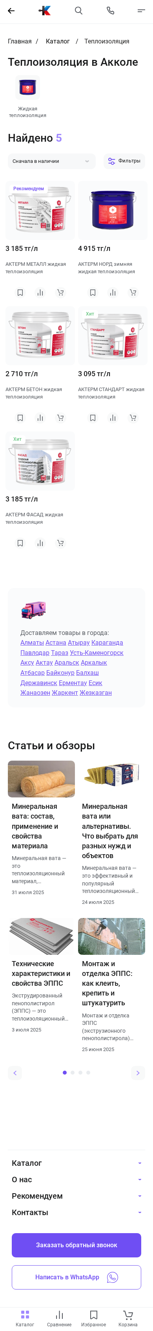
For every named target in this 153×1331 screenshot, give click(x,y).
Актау (44, 662)
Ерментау (73, 683)
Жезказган (96, 692)
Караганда (107, 642)
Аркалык (94, 662)
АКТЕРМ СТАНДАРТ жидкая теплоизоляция (111, 393)
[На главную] (44, 10)
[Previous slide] (15, 1073)
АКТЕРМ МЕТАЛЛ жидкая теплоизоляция (35, 268)
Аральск (67, 662)
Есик (95, 683)
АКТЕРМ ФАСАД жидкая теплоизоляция (34, 518)
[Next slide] (138, 1073)
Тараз (59, 652)
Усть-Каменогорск (97, 652)
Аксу (27, 662)
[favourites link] (93, 1315)
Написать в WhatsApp (67, 1277)
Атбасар (32, 672)
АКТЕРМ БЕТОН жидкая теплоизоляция (33, 393)
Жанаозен (35, 692)
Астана (56, 642)
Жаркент (65, 692)
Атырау (79, 642)
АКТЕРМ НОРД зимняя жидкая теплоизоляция (106, 268)
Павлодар (34, 652)
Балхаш (87, 672)
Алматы (32, 642)
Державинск (38, 683)
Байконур (60, 672)
